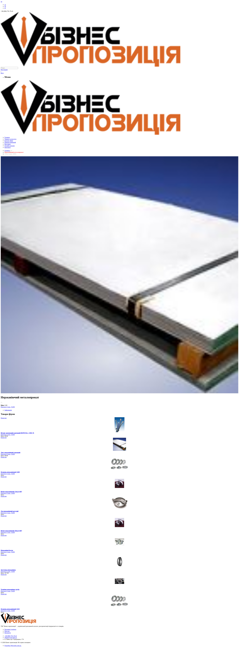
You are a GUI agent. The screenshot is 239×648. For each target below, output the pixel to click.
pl (5, 8)
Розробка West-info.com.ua (12, 645)
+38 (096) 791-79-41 (10, 636)
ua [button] (1, 1)
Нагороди (7, 633)
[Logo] (24, 623)
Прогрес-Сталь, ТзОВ (8, 407)
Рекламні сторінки (10, 629)
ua (5, 4)
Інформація (8, 410)
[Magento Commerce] (119, 134)
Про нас (7, 631)
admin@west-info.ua (10, 637)
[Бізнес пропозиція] (119, 66)
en (5, 6)
